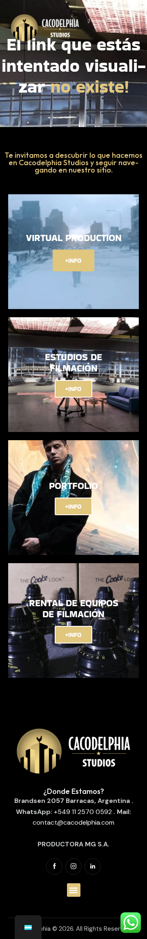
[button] (73, 890)
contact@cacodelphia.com (73, 822)
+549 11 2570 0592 (83, 811)
